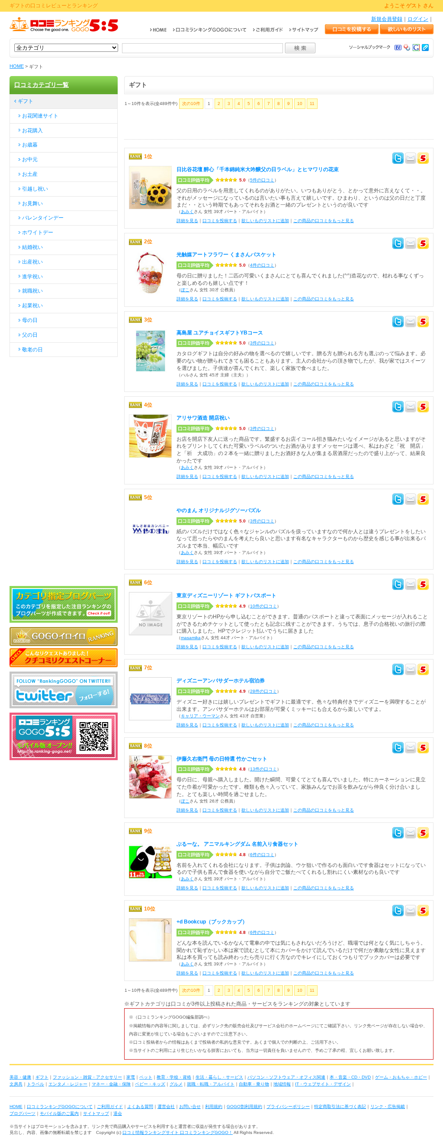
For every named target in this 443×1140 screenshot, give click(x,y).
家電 (130, 1077)
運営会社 (166, 1106)
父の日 (30, 335)
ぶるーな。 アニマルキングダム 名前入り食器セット (238, 844)
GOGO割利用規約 (244, 1106)
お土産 (30, 174)
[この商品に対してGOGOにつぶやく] (423, 159)
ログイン (418, 19)
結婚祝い (32, 247)
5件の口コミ (262, 180)
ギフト (25, 101)
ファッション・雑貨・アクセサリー (87, 1077)
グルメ (176, 1084)
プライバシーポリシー (288, 1106)
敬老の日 (32, 350)
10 (299, 103)
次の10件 (191, 103)
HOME (17, 66)
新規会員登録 (386, 19)
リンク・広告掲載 (387, 1106)
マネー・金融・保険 (111, 1084)
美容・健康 (20, 1077)
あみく (187, 211)
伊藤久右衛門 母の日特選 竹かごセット (222, 759)
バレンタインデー (43, 218)
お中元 (30, 159)
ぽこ (185, 289)
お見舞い (32, 204)
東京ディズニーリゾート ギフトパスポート (226, 595)
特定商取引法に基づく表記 (340, 1106)
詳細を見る (187, 220)
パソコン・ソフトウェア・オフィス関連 (286, 1077)
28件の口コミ (263, 691)
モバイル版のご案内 (59, 1113)
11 (312, 103)
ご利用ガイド (110, 1106)
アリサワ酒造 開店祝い (203, 418)
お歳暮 (30, 145)
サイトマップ (96, 1113)
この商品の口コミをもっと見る (323, 220)
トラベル (35, 1084)
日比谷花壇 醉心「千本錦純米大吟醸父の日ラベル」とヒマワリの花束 (258, 169)
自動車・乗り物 (254, 1084)
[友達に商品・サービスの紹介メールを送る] (410, 159)
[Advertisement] (225, 126)
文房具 (16, 1084)
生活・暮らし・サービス (219, 1077)
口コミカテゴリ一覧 (41, 84)
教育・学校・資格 (174, 1077)
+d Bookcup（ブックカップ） (212, 922)
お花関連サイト (40, 116)
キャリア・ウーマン (200, 715)
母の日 (30, 320)
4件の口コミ (262, 265)
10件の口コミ (263, 606)
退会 (117, 1113)
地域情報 (282, 1084)
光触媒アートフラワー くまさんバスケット (226, 255)
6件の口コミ (262, 854)
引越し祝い (35, 189)
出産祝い (32, 262)
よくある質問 (140, 1106)
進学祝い (32, 277)
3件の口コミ (262, 343)
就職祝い (32, 291)
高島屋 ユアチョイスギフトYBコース (220, 333)
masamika (191, 637)
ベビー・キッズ (150, 1084)
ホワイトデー (37, 232)
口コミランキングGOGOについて (60, 1106)
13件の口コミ (263, 769)
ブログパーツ (22, 1113)
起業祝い (32, 306)
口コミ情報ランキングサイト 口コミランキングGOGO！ (177, 1132)
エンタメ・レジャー (67, 1084)
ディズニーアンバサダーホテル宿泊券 (221, 681)
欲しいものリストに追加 (265, 220)
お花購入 (32, 130)
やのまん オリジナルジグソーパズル (219, 510)
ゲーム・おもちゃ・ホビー (401, 1077)
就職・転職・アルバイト (210, 1084)
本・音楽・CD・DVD (350, 1077)
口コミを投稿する (219, 220)
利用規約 (213, 1106)
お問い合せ (190, 1106)
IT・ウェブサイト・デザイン (323, 1084)
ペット (145, 1077)
